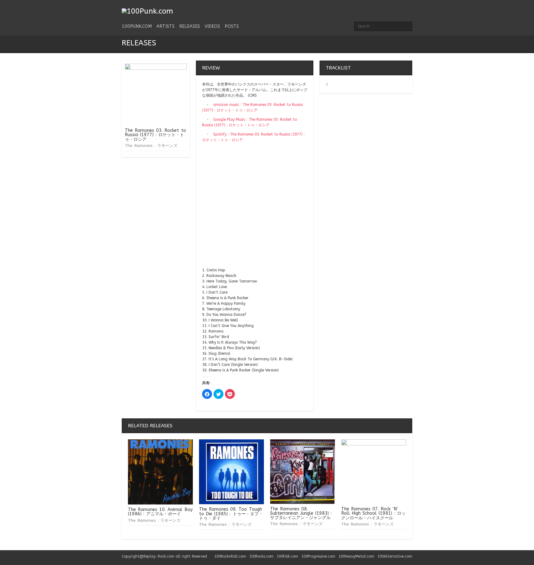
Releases (189, 26)
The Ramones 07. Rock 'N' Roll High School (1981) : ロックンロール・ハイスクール (373, 513)
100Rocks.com (261, 556)
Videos (212, 26)
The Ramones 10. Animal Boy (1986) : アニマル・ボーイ (160, 512)
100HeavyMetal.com (356, 556)
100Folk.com (287, 556)
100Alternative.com (394, 556)
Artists (165, 26)
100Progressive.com (318, 556)
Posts (232, 26)
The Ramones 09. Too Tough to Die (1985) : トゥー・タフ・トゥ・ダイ (231, 514)
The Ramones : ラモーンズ (151, 145)
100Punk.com (137, 26)
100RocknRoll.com (230, 556)
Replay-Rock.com (158, 556)
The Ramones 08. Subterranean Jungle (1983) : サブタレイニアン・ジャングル (301, 513)
